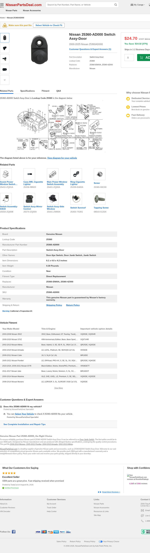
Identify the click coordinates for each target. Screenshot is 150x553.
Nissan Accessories (32, 10)
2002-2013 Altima (66, 444)
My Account (51, 504)
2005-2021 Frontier (33, 444)
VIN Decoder (5, 511)
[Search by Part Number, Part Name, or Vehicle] (115, 4)
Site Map (97, 515)
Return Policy (73, 305)
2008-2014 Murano (17, 444)
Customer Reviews (7, 508)
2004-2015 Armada (50, 444)
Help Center (52, 511)
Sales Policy (61, 542)
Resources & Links (101, 511)
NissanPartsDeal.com (8, 449)
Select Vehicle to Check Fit (49, 25)
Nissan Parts (11, 10)
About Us (3, 504)
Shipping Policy (54, 305)
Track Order (51, 508)
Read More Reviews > (111, 492)
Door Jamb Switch (87, 440)
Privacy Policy (89, 542)
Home (2, 18)
